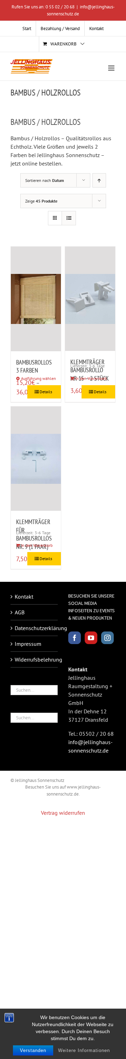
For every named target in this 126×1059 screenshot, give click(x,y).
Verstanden (33, 1050)
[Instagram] (107, 637)
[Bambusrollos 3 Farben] (36, 299)
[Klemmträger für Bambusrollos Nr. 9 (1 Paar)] (36, 459)
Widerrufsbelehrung (34, 659)
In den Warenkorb (91, 378)
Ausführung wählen (38, 378)
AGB (19, 612)
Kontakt (24, 596)
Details (46, 391)
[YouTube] (91, 637)
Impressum (28, 643)
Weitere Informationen (84, 1050)
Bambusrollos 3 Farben (34, 366)
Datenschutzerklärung (34, 627)
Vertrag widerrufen (63, 812)
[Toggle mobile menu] (111, 68)
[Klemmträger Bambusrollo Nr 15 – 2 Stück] (90, 299)
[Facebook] (74, 637)
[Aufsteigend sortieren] (99, 180)
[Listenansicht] (69, 218)
